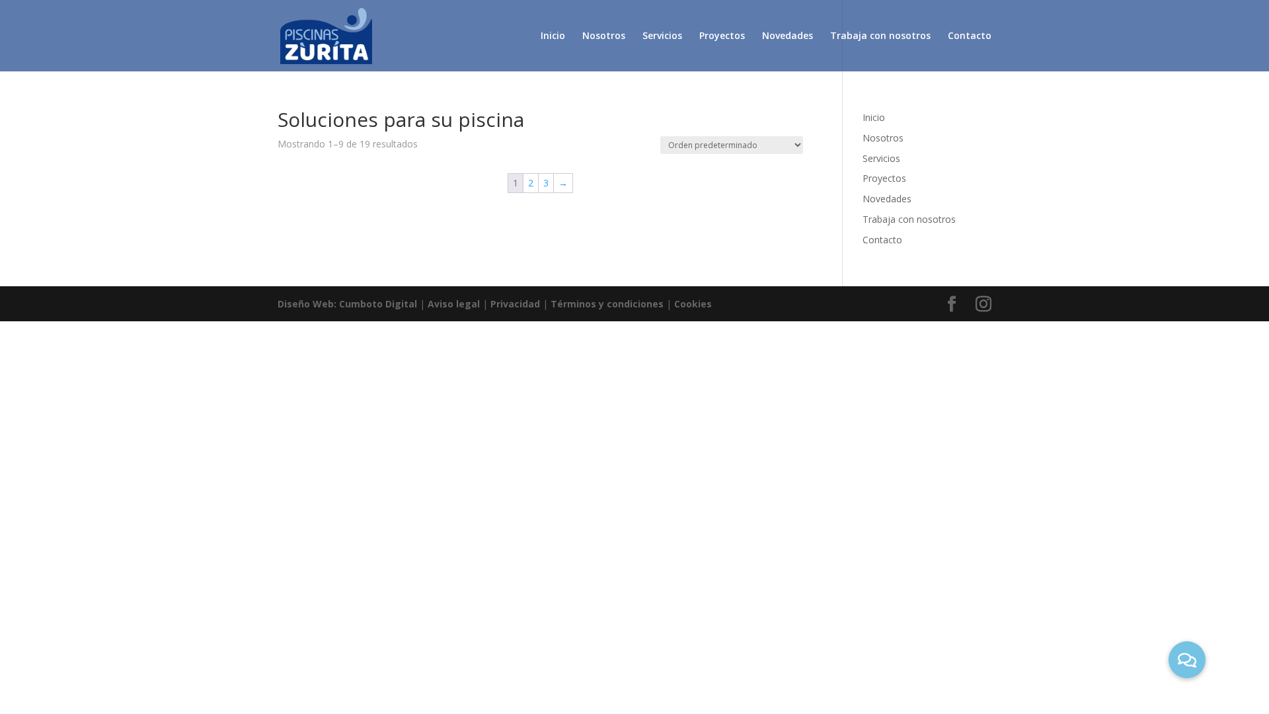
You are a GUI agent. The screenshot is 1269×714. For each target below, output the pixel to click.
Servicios (662, 36)
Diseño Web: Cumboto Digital (347, 304)
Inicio (553, 36)
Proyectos (722, 36)
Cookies (693, 304)
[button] (1187, 659)
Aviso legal (454, 304)
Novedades (787, 36)
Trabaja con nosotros (880, 36)
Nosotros (603, 36)
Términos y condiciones (607, 304)
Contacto (969, 36)
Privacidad (515, 304)
